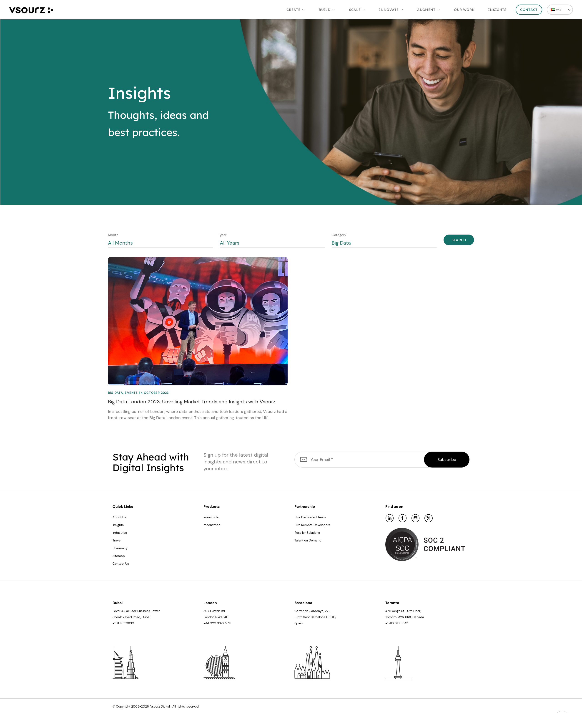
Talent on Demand (307, 540)
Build (325, 10)
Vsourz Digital (160, 706)
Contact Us (121, 563)
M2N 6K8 (404, 617)
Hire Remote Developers (312, 525)
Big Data (115, 393)
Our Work (464, 10)
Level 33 (119, 611)
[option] (291, 112)
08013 (331, 617)
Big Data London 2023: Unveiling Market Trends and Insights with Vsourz (191, 401)
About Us (119, 517)
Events (131, 393)
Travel (117, 540)
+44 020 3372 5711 (217, 623)
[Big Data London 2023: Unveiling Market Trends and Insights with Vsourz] (198, 321)
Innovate (389, 10)
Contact (529, 10)
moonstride (211, 525)
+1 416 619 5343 (396, 623)
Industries (120, 533)
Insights (497, 10)
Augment (426, 10)
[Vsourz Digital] (31, 9)
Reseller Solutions (307, 533)
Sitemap (119, 556)
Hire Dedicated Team (310, 517)
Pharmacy (120, 548)
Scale (355, 10)
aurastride (210, 517)
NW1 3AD (221, 617)
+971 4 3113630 (123, 623)
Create (293, 10)
